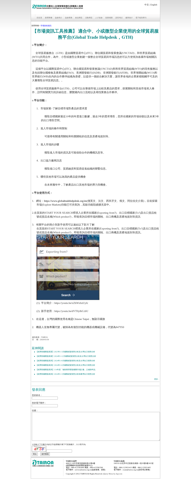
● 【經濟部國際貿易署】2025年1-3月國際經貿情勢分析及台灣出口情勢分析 (63, 352)
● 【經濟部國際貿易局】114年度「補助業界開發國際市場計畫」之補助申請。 (64, 370)
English (153, 4)
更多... (156, 379)
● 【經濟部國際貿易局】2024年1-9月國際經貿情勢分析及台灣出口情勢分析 (63, 361)
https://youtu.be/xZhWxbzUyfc (71, 303)
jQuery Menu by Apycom (112, 474)
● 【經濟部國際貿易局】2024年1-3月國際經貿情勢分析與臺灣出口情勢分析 (63, 374)
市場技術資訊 (46, 26)
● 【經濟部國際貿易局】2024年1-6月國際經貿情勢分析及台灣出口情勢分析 (63, 365)
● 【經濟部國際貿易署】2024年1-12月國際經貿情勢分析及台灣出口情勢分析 (64, 356)
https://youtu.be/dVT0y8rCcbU (71, 311)
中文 (146, 4)
